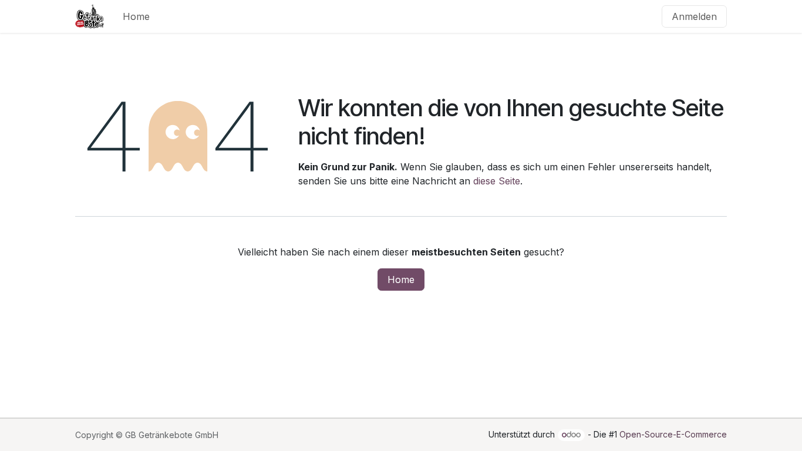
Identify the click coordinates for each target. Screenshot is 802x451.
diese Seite (496, 181)
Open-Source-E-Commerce (673, 434)
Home (401, 279)
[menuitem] (136, 16)
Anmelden (694, 16)
